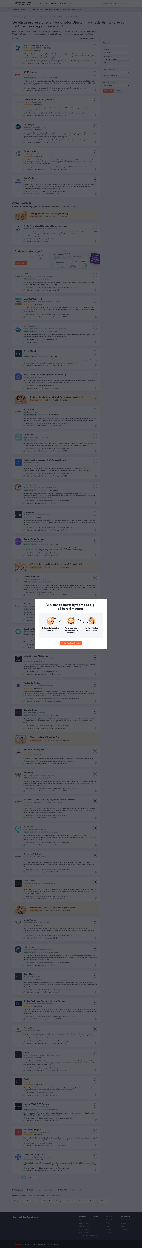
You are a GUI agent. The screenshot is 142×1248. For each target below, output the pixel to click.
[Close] (105, 601)
